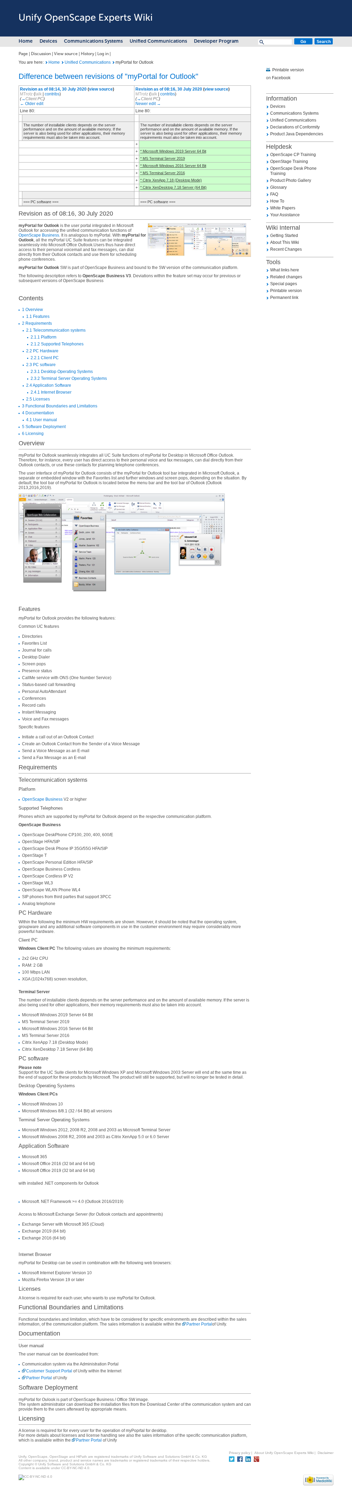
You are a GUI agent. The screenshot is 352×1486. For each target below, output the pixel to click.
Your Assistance (285, 214)
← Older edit (31, 103)
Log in (103, 53)
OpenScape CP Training (293, 154)
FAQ (274, 194)
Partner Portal (199, 1324)
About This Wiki (284, 242)
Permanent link (284, 297)
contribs (52, 94)
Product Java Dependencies (296, 134)
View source (66, 53)
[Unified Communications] (63, 62)
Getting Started (284, 235)
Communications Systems (93, 41)
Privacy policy (239, 1453)
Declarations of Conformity (295, 127)
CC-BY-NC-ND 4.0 (75, 1468)
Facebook (281, 77)
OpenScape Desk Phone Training (293, 171)
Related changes (286, 276)
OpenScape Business (39, 235)
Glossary (278, 187)
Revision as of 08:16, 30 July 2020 (168, 89)
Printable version (288, 69)
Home (26, 41)
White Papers (282, 208)
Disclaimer (325, 1453)
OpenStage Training (289, 161)
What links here (284, 270)
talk (38, 94)
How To (277, 201)
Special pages (283, 283)
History (87, 53)
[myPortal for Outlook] (46, 62)
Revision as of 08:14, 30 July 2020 (53, 89)
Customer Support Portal (49, 1371)
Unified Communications (158, 41)
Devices (48, 41)
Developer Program (216, 41)
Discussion (41, 53)
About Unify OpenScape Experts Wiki (284, 1453)
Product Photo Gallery (290, 180)
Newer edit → (148, 103)
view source (101, 89)
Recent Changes (286, 249)
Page (23, 53)
